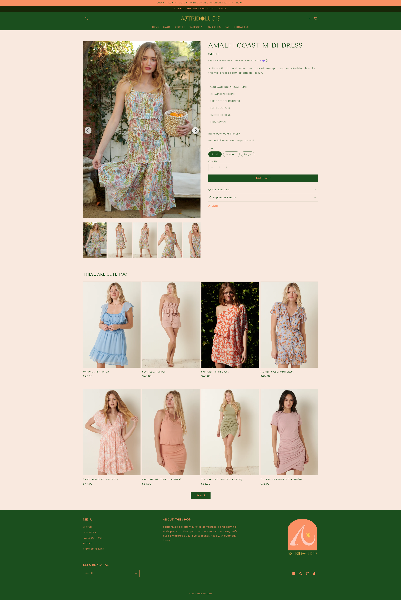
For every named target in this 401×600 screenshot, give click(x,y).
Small (215, 154)
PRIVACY (88, 543)
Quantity (212, 161)
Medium (231, 154)
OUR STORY (89, 532)
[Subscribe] (136, 573)
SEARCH (87, 527)
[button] (86, 18)
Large (247, 154)
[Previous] (88, 130)
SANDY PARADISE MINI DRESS (100, 479)
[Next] (195, 130)
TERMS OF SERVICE (93, 549)
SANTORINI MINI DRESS (215, 372)
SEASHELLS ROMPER (154, 372)
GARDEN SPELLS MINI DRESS (277, 372)
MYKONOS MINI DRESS (96, 372)
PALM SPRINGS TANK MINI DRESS (161, 479)
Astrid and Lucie (204, 594)
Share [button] (215, 205)
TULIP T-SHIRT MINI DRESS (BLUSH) (281, 479)
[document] (141, 130)
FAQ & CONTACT (93, 537)
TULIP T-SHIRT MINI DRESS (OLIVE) (221, 479)
